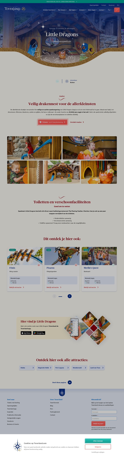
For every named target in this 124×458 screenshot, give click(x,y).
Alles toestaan (98, 441)
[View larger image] (34, 147)
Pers (51, 409)
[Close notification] (76, 1)
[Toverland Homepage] (12, 8)
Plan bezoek (62, 10)
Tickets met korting (13, 402)
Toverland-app (11, 409)
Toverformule (54, 402)
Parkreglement (55, 412)
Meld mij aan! (98, 423)
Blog (51, 406)
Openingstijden (94, 5)
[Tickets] (117, 10)
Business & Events (13, 424)
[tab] (60, 296)
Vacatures (111, 5)
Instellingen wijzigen (98, 452)
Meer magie (92, 10)
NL (118, 5)
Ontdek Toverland (49, 10)
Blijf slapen (72, 10)
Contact (103, 5)
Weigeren (98, 447)
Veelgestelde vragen (14, 418)
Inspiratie (10, 412)
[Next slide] (70, 296)
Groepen (82, 10)
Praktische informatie (14, 415)
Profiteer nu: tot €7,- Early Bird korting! (61, 1)
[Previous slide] (54, 296)
